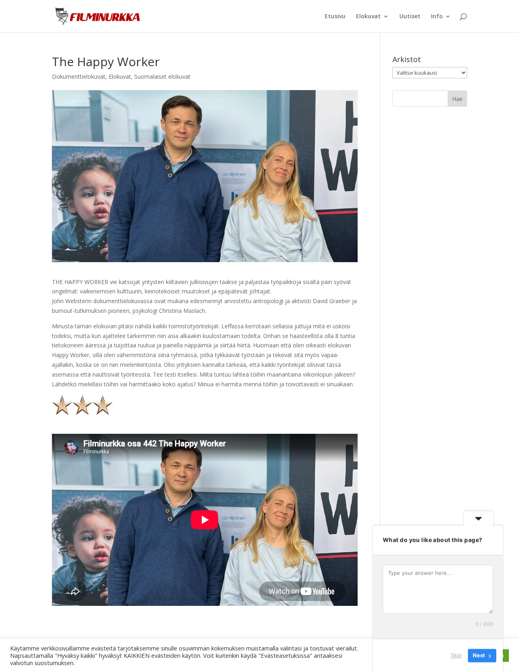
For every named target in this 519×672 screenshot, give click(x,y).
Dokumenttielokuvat (78, 76)
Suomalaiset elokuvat (162, 76)
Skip (456, 655)
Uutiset (409, 16)
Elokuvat (368, 16)
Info (437, 16)
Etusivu (335, 16)
